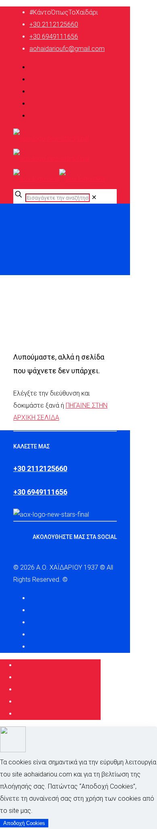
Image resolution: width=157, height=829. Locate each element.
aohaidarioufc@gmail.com (67, 49)
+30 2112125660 (53, 24)
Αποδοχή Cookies (24, 823)
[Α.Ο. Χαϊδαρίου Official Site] (59, 158)
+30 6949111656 (53, 36)
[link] (94, 197)
